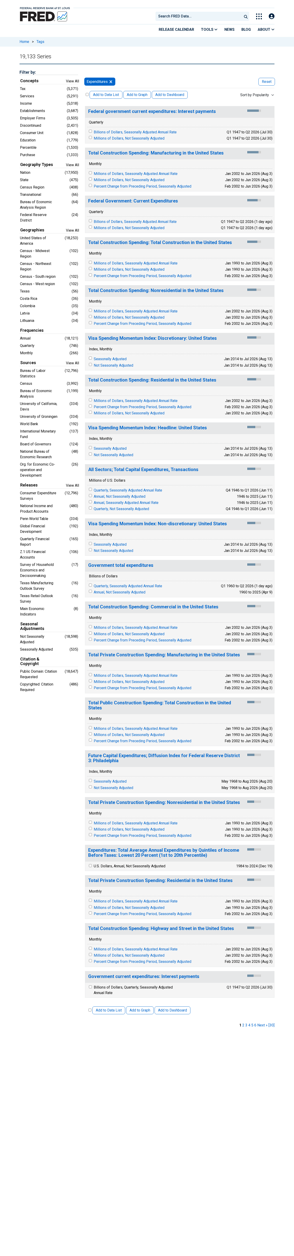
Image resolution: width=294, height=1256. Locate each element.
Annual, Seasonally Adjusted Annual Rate (126, 502)
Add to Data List (106, 95)
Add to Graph (137, 95)
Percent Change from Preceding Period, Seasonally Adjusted (142, 186)
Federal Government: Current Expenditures (133, 201)
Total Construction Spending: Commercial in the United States (153, 607)
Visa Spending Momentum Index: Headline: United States (147, 427)
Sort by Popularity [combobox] (254, 95)
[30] (271, 1025)
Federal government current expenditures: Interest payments (152, 111)
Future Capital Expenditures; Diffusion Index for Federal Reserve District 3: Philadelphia (164, 758)
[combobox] (198, 16)
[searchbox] (199, 16)
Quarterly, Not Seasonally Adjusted (121, 509)
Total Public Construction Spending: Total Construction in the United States (159, 705)
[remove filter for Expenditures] (111, 81)
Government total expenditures (120, 565)
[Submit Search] (245, 16)
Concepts (29, 81)
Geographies (32, 230)
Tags (40, 41)
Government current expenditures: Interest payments (143, 976)
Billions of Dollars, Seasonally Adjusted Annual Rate (135, 132)
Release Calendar (176, 29)
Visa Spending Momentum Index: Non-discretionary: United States (157, 523)
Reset (266, 81)
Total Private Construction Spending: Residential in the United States (160, 880)
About (264, 29)
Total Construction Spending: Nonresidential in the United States (156, 290)
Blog (246, 29)
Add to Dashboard (169, 95)
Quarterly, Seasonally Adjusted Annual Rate (128, 490)
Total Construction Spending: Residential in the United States (152, 380)
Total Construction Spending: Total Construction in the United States (160, 242)
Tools (207, 29)
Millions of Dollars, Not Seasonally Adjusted (129, 138)
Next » (262, 1025)
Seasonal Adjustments (32, 626)
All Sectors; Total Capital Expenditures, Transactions (143, 469)
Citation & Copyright (29, 661)
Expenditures (97, 81)
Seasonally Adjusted (110, 359)
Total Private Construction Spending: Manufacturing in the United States (164, 655)
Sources (28, 362)
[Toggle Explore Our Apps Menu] (259, 16)
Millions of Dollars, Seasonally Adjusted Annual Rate (136, 173)
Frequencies (32, 330)
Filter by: (28, 72)
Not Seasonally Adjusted (113, 365)
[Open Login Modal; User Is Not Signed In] (271, 16)
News (229, 29)
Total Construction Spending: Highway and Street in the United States (161, 928)
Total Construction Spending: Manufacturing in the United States (156, 153)
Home (24, 41)
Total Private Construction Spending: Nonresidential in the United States (164, 802)
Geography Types (36, 164)
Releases (29, 485)
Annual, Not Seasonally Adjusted (119, 496)
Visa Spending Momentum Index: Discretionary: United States (152, 338)
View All (72, 81)
